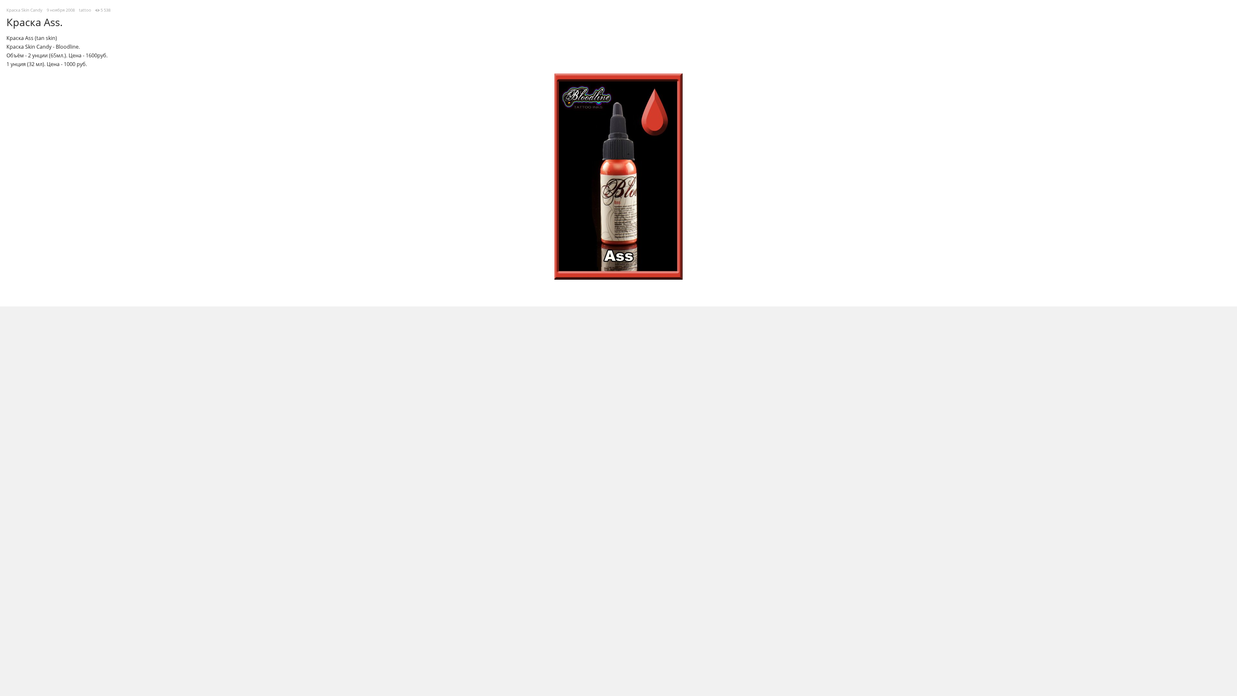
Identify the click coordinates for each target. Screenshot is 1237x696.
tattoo (85, 10)
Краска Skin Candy (24, 10)
